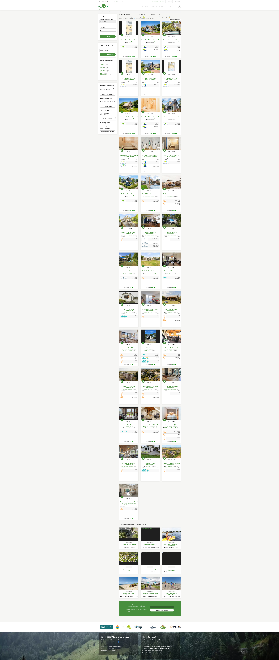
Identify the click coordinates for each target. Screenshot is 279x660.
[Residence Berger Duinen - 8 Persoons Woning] (171, 143)
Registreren (177, 1)
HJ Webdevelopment (114, 639)
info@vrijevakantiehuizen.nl (115, 646)
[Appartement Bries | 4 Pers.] (128, 336)
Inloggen (169, 1)
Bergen (101, 68)
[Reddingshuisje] (150, 374)
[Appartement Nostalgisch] (150, 413)
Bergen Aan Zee (103, 74)
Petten (101, 73)
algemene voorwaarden (164, 648)
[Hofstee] (150, 220)
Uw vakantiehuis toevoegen (165, 646)
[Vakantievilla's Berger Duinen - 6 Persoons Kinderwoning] (150, 143)
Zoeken (108, 36)
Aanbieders (169, 6)
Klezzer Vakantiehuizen (159, 652)
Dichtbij (153, 6)
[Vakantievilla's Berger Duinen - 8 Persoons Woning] (128, 143)
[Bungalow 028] (128, 413)
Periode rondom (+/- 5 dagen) (106, 19)
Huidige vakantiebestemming (106, 48)
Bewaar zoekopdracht (108, 94)
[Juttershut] (128, 374)
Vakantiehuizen (145, 6)
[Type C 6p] (171, 220)
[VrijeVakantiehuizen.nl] (106, 6)
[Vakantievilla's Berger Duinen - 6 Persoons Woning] (150, 28)
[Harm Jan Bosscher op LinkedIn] (118, 641)
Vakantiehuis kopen (160, 6)
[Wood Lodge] (171, 297)
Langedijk (102, 67)
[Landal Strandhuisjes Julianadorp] (171, 583)
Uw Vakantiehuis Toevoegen (158, 1)
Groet (101, 66)
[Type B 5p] (128, 259)
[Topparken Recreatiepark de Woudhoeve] (171, 534)
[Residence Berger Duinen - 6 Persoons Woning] (171, 105)
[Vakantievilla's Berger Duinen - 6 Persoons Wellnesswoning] (171, 28)
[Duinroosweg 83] (150, 297)
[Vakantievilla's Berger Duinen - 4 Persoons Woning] (128, 105)
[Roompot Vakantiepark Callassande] (171, 558)
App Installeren (108, 118)
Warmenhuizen (103, 63)
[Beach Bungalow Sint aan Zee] (128, 490)
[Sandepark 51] (128, 220)
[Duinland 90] (128, 451)
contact (159, 639)
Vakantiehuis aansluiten (108, 131)
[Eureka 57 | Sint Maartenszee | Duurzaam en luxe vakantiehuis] (150, 259)
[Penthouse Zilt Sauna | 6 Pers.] (171, 413)
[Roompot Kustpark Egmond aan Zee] (128, 558)
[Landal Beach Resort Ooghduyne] (128, 583)
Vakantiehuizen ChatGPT (164, 655)
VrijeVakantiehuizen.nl (102, 11)
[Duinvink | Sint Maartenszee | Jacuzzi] (150, 182)
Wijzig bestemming (108, 54)
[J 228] (128, 297)
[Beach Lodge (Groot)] (171, 336)
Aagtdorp (102, 64)
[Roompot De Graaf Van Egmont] (150, 558)
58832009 (111, 648)
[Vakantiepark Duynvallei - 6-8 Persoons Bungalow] (171, 66)
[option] (107, 626)
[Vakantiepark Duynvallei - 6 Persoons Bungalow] (128, 28)
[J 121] (150, 336)
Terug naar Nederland (106, 77)
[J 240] (150, 451)
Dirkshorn (102, 71)
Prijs (101, 30)
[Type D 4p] (171, 374)
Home (139, 6)
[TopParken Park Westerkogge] (150, 583)
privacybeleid (159, 650)
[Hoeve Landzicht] (171, 451)
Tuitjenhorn (102, 70)
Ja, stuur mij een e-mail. (162, 610)
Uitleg (175, 6)
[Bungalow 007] (171, 259)
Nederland (110, 11)
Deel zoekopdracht (108, 106)
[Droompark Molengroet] (150, 534)
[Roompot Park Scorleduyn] (128, 534)
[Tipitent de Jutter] (171, 182)
